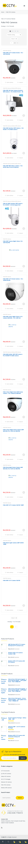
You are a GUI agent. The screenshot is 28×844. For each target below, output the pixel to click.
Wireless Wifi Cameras (16, 88)
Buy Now (23, 78)
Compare (21, 82)
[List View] (15, 31)
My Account (3, 842)
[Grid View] (10, 31)
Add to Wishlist (9, 82)
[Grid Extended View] (12, 31)
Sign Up (23, 758)
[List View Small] (17, 31)
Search (8, 842)
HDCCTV (4, 837)
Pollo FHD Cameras (7, 50)
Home (2, 12)
